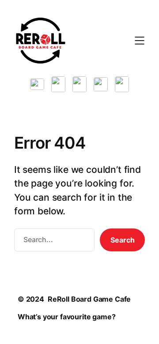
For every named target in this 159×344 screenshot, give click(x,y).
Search (122, 240)
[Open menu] (139, 40)
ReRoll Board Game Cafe (89, 299)
